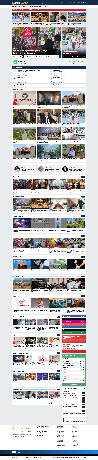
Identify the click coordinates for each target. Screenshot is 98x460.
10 (34, 56)
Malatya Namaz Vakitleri (43, 428)
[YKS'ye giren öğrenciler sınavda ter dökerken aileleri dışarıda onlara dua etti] (30, 340)
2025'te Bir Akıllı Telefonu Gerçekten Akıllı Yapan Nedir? (30, 364)
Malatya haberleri (60, 426)
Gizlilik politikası (52, 454)
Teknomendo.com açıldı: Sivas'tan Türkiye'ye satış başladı (18, 364)
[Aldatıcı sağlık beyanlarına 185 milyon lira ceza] (22, 303)
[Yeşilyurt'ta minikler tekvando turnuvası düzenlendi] (18, 394)
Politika (31, 6)
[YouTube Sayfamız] (83, 2)
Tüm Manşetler (41, 432)
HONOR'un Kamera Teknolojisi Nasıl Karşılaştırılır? (41, 364)
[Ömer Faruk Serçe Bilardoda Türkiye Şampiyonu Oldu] (30, 394)
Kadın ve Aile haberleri (61, 445)
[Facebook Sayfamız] (13, 437)
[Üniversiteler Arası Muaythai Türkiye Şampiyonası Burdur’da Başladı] (54, 394)
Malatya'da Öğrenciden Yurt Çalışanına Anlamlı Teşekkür (30, 328)
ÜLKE (68, 229)
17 (50, 56)
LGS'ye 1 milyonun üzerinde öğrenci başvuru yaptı (42, 346)
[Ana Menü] (85, 6)
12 (39, 56)
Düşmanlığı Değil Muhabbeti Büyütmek (50, 170)
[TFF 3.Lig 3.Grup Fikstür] (84, 388)
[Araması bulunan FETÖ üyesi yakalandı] (58, 223)
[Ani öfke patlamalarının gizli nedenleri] (40, 303)
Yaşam (36, 6)
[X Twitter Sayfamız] (78, 2)
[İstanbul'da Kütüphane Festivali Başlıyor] (42, 376)
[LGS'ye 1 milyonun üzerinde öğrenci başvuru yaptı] (42, 340)
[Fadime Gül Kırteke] (65, 169)
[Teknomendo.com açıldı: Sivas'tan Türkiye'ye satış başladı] (18, 358)
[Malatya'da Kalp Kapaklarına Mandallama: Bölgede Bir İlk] (58, 303)
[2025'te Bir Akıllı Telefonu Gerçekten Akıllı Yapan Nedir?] (30, 358)
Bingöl (33, 229)
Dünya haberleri (74, 446)
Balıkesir (15, 229)
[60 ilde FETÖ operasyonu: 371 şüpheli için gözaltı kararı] (76, 263)
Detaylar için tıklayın (74, 384)
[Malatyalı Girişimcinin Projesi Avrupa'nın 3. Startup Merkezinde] (76, 203)
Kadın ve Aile (16, 326)
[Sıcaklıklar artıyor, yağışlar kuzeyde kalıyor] (76, 223)
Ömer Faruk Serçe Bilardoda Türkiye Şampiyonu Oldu (29, 401)
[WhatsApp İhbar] (25, 437)
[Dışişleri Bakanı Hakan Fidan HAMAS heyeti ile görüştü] (58, 283)
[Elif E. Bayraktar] (41, 169)
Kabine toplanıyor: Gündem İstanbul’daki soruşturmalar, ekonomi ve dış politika (76, 251)
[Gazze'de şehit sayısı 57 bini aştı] (76, 283)
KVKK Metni (74, 432)
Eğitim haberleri (74, 442)
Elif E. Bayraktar (48, 167)
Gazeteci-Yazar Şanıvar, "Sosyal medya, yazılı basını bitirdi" (54, 364)
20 (57, 56)
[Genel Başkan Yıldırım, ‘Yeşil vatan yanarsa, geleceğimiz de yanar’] (40, 183)
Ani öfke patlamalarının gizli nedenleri (39, 310)
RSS (14, 452)
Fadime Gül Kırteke (73, 167)
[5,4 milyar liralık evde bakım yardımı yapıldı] (54, 322)
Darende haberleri (60, 432)
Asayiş (14, 269)
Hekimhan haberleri (60, 436)
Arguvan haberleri (60, 430)
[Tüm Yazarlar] (84, 164)
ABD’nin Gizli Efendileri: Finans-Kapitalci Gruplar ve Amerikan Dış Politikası (54, 382)
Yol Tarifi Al (73, 348)
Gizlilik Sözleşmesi (75, 430)
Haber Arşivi (41, 435)
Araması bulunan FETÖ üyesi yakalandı (57, 230)
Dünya (40, 6)
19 (55, 56)
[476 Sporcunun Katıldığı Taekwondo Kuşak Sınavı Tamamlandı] (42, 394)
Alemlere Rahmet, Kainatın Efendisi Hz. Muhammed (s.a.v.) (28, 170)
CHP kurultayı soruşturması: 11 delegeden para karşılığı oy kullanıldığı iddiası (57, 251)
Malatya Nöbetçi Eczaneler (44, 426)
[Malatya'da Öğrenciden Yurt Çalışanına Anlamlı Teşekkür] (30, 322)
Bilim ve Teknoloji (17, 362)
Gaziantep (51, 229)
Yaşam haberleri (74, 441)
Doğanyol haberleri (60, 435)
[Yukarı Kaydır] (82, 177)
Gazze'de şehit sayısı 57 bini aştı (74, 290)
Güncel (33, 189)
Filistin (15, 289)
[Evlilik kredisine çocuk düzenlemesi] (18, 322)
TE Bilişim (84, 452)
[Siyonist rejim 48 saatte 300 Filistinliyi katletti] (40, 283)
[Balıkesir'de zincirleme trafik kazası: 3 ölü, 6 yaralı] (22, 223)
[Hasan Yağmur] (17, 169)
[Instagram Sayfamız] (17, 437)
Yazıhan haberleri (60, 441)
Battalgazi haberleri (60, 431)
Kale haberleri (59, 437)
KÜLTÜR (15, 380)
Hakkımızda (74, 427)
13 (41, 56)
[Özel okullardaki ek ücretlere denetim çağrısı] (18, 340)
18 (53, 56)
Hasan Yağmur (24, 167)
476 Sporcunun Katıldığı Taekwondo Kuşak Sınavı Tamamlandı (42, 401)
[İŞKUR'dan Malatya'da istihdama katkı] (58, 203)
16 (48, 56)
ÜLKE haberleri (59, 446)
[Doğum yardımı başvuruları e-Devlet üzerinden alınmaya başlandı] (42, 322)
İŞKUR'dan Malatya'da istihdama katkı (57, 210)
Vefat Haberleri (59, 444)
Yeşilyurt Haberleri (18, 398)
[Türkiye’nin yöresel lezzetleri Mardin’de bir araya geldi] (30, 376)
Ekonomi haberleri (75, 437)
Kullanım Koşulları (75, 428)
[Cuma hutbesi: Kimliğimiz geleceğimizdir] (22, 183)
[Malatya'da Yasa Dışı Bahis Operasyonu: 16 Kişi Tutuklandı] (22, 263)
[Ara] (85, 2)
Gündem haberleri (75, 436)
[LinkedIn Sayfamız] (81, 2)
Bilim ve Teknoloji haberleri (76, 444)
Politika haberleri (75, 439)
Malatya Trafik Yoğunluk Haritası (44, 430)
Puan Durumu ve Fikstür (43, 431)
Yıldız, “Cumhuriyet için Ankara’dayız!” (39, 250)
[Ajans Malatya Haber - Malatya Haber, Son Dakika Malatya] (20, 2)
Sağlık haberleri (74, 440)
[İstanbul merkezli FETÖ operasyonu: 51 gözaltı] (40, 263)
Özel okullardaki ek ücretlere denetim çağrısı (75, 421)
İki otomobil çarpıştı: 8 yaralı (37, 230)
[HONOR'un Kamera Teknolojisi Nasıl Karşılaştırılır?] (42, 358)
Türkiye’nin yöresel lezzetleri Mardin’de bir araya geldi (30, 382)
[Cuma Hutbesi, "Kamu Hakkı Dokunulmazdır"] (58, 183)
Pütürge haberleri (60, 440)
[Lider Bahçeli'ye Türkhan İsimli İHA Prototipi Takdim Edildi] (76, 183)
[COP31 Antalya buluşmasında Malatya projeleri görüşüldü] (22, 203)
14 (43, 56)
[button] (82, 177)
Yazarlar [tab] (16, 164)
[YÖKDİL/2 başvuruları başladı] (54, 340)
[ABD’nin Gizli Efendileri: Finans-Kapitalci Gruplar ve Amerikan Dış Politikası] (54, 376)
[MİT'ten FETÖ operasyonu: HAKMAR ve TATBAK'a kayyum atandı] (58, 263)
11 (36, 56)
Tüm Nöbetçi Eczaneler (74, 351)
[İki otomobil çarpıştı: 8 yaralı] (40, 223)
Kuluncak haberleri (60, 439)
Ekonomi (20, 6)
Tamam (58, 454)
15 (46, 56)
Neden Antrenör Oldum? (75, 169)
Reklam (73, 435)
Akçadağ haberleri (60, 427)
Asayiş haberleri (74, 445)
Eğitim (44, 6)
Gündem (14, 6)
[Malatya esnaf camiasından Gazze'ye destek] (22, 283)
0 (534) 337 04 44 (67, 348)
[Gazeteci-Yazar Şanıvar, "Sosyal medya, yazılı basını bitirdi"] (54, 358)
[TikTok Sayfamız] (23, 437)
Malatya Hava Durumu (43, 427)
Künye (73, 426)
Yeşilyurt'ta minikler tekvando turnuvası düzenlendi (17, 401)
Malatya (25, 6)
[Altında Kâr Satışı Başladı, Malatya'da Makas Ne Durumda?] (40, 203)
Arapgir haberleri (60, 428)
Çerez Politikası (74, 431)
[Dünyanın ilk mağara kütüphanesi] (18, 376)
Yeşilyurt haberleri (60, 442)
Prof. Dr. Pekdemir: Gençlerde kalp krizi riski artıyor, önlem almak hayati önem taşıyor (75, 311)
